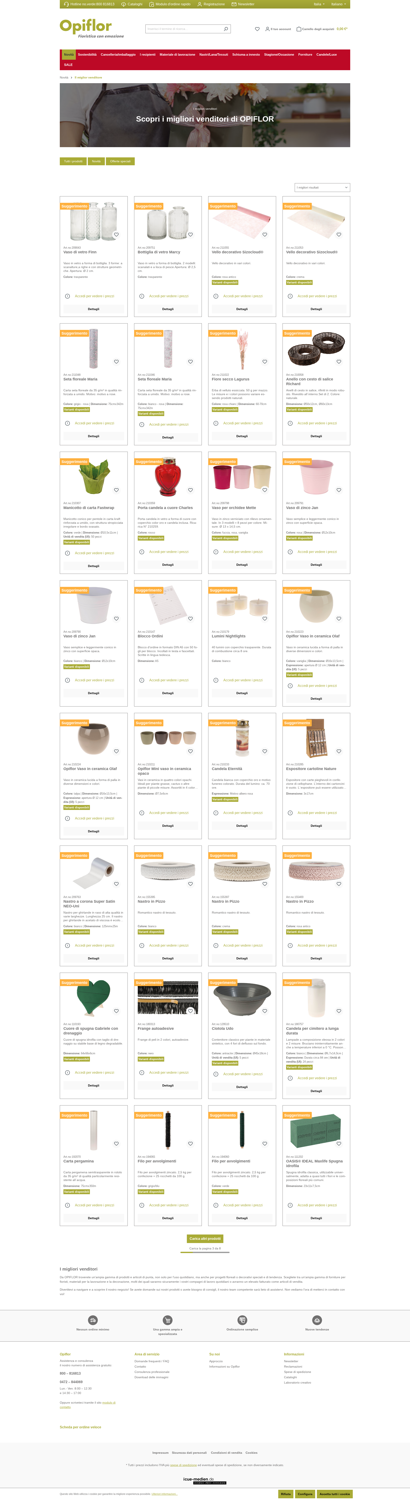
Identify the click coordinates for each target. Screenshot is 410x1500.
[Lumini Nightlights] (242, 605)
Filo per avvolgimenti (157, 1161)
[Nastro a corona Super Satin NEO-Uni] (93, 870)
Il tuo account (280, 29)
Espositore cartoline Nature (311, 769)
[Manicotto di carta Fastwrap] (93, 476)
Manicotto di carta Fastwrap (88, 508)
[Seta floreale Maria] (93, 348)
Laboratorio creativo (297, 1382)
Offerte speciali (120, 161)
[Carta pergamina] (93, 1130)
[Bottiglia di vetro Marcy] (168, 221)
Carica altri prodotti (205, 1238)
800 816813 (105, 4)
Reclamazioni (293, 1366)
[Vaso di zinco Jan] (316, 476)
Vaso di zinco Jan (302, 508)
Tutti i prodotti (73, 161)
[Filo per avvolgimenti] (168, 1130)
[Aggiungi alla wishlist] (116, 235)
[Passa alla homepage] (92, 28)
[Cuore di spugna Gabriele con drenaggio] (93, 997)
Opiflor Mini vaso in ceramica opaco (164, 771)
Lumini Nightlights (229, 636)
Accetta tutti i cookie (335, 1494)
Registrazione (214, 4)
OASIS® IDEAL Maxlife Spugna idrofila (314, 1163)
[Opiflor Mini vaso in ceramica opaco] (168, 738)
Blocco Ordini (150, 636)
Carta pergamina (78, 1161)
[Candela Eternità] (242, 738)
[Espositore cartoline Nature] (316, 738)
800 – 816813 (70, 1373)
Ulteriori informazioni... (165, 1494)
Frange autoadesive (156, 1028)
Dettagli (93, 309)
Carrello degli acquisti (324, 29)
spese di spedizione (183, 1465)
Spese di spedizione (297, 1372)
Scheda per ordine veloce (80, 1427)
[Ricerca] (226, 29)
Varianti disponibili (225, 282)
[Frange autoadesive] (168, 997)
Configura (305, 1494)
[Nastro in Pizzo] (168, 870)
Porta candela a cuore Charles (165, 508)
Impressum (160, 1452)
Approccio (216, 1361)
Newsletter (246, 4)
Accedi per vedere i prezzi (94, 296)
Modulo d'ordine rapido (173, 4)
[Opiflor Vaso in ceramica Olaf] (316, 605)
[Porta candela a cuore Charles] (168, 476)
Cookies (252, 1452)
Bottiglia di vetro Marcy (159, 252)
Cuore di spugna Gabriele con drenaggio (90, 1030)
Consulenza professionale (152, 1372)
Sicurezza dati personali (190, 1452)
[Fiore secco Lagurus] (242, 348)
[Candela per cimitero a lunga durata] (316, 997)
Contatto (140, 1366)
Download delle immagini (151, 1377)
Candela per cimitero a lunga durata (312, 1030)
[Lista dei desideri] (257, 29)
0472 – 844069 (71, 1382)
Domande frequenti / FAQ (152, 1361)
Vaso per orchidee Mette (234, 508)
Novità (96, 161)
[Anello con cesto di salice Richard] (316, 348)
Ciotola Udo (222, 1028)
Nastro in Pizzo (151, 901)
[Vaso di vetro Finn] (93, 221)
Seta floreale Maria (80, 379)
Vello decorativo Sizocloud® (237, 252)
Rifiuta (286, 1494)
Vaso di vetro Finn (80, 252)
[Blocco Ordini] (168, 605)
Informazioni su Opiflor (224, 1366)
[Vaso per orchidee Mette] (242, 476)
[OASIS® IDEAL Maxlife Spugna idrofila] (316, 1130)
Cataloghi (135, 4)
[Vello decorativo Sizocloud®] (242, 221)
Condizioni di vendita (226, 1452)
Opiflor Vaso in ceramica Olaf (313, 636)
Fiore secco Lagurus (230, 379)
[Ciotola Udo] (242, 997)
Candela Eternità (227, 769)
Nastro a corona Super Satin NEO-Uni (89, 903)
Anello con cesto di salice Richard (309, 381)
